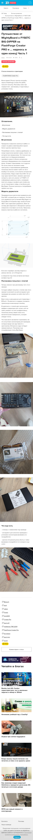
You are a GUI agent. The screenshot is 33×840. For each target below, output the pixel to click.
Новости (6, 8)
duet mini (7, 637)
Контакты (4, 821)
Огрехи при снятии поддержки (13, 737)
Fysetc (6, 612)
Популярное (15, 8)
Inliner (3, 57)
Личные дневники (16, 13)
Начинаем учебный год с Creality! (14, 715)
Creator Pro (7, 619)
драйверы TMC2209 (10, 627)
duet (5, 605)
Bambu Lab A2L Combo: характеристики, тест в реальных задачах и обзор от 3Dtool (14, 690)
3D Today (4, 13)
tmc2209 (7, 616)
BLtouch (6, 602)
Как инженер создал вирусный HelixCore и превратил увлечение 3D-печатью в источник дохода (16, 785)
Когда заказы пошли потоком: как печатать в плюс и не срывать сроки (15, 760)
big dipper (7, 634)
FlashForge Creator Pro (11, 630)
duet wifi (6, 623)
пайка (6, 609)
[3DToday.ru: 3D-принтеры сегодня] (11, 3)
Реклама (5, 27)
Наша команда (6, 825)
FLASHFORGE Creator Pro (10, 76)
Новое (26, 8)
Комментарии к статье (16, 649)
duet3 (6, 641)
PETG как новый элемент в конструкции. (12, 810)
